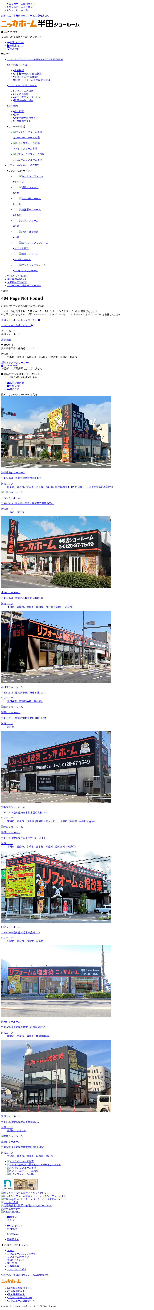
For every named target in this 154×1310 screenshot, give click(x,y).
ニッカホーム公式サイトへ (16, 325)
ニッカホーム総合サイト (21, 4)
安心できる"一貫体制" (26, 76)
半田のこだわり (15, 1260)
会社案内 (13, 106)
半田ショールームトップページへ (19, 320)
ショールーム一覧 (18, 10)
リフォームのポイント (22, 165)
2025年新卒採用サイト (20, 1288)
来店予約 (14, 48)
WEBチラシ (17, 276)
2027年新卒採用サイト (26, 118)
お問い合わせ (17, 42)
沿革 (16, 114)
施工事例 (16, 279)
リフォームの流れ (23, 91)
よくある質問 (21, 94)
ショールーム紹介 (24, 285)
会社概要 (19, 111)
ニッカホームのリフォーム (35, 59)
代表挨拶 (19, 70)
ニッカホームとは (17, 65)
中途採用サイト (22, 121)
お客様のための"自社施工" (28, 73)
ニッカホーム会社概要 (20, 7)
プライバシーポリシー (20, 1297)
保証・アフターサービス (27, 97)
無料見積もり (16, 45)
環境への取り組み (23, 100)
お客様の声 (17, 282)
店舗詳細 (6, 339)
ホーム (10, 1250)
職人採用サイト (16, 1294)
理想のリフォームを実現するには (32, 80)
